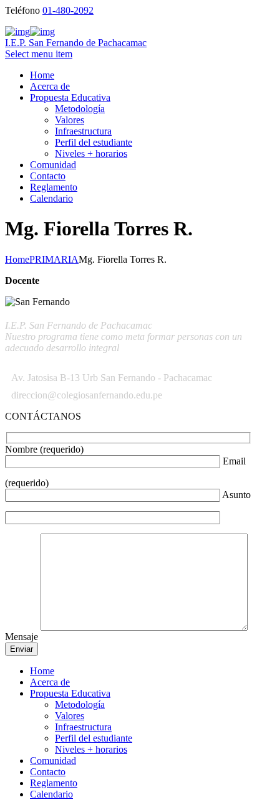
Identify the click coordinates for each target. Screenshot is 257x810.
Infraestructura (83, 131)
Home (42, 75)
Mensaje (23, 636)
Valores (69, 120)
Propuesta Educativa (70, 97)
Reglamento (53, 187)
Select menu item (38, 54)
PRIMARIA (54, 259)
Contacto (47, 176)
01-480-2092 (68, 10)
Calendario (51, 198)
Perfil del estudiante (93, 142)
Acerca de (50, 86)
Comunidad (53, 164)
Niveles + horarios (91, 153)
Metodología (80, 108)
